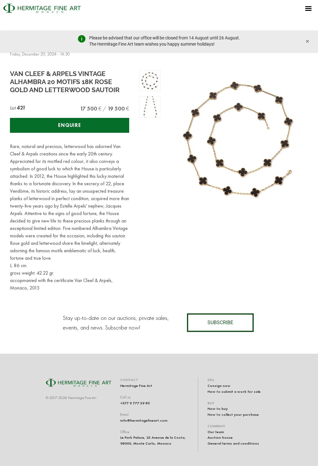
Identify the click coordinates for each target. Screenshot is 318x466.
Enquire (69, 125)
